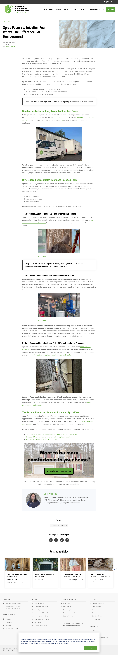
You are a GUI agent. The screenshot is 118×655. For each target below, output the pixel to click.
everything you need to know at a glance (77, 102)
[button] (103, 9)
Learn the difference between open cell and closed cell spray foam (51, 434)
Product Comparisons (59, 525)
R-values (59, 118)
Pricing (58, 9)
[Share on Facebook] (51, 540)
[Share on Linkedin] (56, 540)
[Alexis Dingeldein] (33, 500)
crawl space (80, 421)
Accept (90, 648)
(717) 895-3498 (15, 609)
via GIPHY (42, 256)
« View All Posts (8, 22)
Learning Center (94, 9)
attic (30, 424)
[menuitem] (107, 2)
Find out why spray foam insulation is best (42, 440)
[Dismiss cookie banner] (96, 636)
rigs (61, 120)
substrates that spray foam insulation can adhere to (51, 355)
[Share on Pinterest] (67, 540)
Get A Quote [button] (110, 9)
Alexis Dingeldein (10, 46)
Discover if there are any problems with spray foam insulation (50, 437)
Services (74, 9)
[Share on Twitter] (62, 540)
